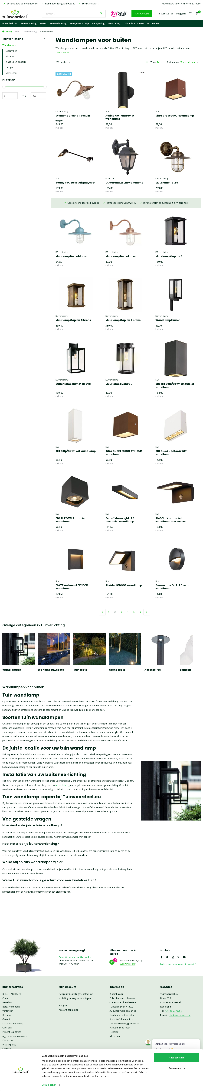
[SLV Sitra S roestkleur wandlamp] (175, 90)
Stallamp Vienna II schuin (73, 115)
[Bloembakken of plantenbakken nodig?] (19, 13)
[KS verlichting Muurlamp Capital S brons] (76, 295)
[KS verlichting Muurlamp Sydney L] (125, 358)
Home (16, 31)
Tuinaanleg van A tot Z (121, 1006)
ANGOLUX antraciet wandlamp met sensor (170, 520)
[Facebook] (161, 957)
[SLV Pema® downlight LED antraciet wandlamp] (125, 492)
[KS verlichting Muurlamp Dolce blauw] (76, 231)
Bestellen (7, 1002)
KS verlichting (62, 111)
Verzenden (7, 1010)
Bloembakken (9, 23)
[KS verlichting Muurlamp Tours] (175, 157)
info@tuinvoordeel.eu (179, 1015)
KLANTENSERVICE (11, 993)
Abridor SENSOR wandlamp (123, 585)
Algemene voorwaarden (14, 1036)
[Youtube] (184, 957)
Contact (6, 998)
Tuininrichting (28, 23)
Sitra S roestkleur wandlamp (174, 115)
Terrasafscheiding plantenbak (124, 1023)
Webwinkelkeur (127, 963)
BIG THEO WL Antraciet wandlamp (71, 520)
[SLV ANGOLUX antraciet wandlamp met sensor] (175, 492)
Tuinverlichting (58, 23)
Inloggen (63, 1005)
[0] (196, 14)
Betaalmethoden (11, 1006)
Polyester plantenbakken (122, 998)
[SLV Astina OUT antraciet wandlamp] (125, 90)
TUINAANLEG (142, 13)
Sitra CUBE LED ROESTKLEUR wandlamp (123, 453)
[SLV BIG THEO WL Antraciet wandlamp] (76, 492)
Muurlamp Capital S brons (73, 320)
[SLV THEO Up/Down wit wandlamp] (76, 425)
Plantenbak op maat (119, 1027)
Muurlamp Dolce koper (120, 256)
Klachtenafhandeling (12, 1023)
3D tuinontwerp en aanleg (122, 1010)
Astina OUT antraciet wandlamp (119, 117)
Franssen (110, 178)
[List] (146, 62)
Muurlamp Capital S (169, 256)
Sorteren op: (173, 62)
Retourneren (8, 1015)
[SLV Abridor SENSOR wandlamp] (125, 560)
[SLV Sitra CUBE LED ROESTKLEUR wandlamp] (125, 425)
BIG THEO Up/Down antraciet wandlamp (174, 385)
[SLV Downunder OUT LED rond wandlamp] (175, 560)
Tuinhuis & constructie (136, 23)
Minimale (10, 95)
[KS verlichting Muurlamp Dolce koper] (125, 231)
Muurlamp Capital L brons (123, 320)
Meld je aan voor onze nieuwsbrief (178, 964)
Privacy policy (9, 1044)
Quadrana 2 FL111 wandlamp (124, 182)
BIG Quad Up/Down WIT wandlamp (171, 453)
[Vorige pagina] (102, 612)
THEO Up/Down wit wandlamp (76, 451)
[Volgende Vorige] (147, 612)
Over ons (7, 1027)
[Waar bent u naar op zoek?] (101, 13)
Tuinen (156, 23)
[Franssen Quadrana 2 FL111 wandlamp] (125, 157)
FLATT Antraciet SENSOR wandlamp (72, 587)
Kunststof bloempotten (121, 1019)
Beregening (98, 23)
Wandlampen (9, 45)
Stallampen (11, 50)
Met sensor (11, 72)
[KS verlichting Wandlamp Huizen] (175, 295)
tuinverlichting (62, 785)
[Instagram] (173, 957)
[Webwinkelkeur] (119, 13)
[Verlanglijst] (190, 13)
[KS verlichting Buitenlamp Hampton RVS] (76, 358)
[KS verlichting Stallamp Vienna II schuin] (76, 90)
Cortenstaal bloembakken (122, 1002)
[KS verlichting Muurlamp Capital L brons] (125, 295)
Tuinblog (113, 1031)
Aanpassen (175, 1068)
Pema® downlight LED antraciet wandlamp (119, 520)
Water (43, 23)
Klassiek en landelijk (16, 61)
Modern (10, 56)
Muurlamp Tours (166, 182)
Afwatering (114, 23)
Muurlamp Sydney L (118, 384)
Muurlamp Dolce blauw (71, 256)
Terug (8, 31)
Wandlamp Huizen (167, 320)
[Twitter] (167, 957)
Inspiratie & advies (11, 1031)
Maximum (38, 95)
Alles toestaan (176, 1057)
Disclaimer (7, 1040)
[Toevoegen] (90, 126)
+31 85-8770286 (173, 1010)
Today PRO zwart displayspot (75, 182)
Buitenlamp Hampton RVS (73, 384)
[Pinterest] (178, 957)
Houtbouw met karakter (121, 1015)
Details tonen (49, 1084)
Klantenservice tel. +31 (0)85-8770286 (181, 3)
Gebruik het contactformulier (75, 957)
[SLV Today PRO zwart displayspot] (76, 157)
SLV (107, 111)
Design (9, 67)
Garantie (6, 1019)
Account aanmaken (69, 1009)
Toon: (153, 62)
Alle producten (116, 1036)
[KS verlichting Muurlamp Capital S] (175, 231)
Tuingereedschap (79, 23)
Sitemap (6, 1048)
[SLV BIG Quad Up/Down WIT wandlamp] (175, 425)
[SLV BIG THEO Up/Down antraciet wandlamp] (175, 358)
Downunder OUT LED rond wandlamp (172, 587)
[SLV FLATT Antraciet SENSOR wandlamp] (76, 560)
